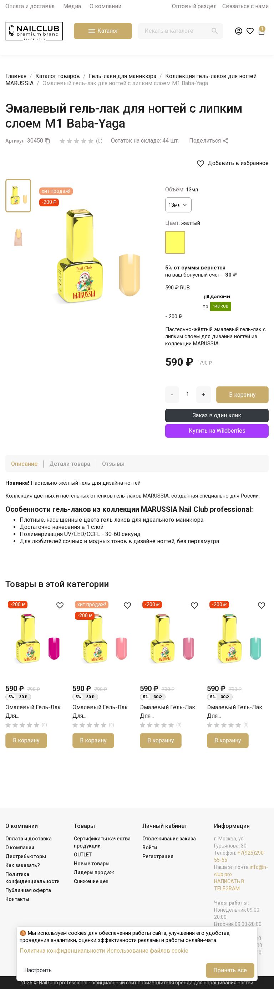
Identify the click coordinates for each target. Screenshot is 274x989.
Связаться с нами (245, 6)
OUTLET (83, 854)
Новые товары (92, 863)
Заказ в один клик (217, 415)
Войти (149, 847)
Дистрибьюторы (25, 856)
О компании (105, 6)
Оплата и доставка (30, 6)
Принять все (230, 970)
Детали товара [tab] (69, 463)
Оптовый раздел (194, 6)
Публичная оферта (28, 890)
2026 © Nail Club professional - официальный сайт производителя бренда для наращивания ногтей (137, 982)
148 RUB (220, 306)
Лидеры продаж (94, 872)
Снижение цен (91, 881)
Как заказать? (22, 865)
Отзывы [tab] (113, 463)
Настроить (38, 970)
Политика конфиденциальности (62, 950)
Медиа (72, 6)
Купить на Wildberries (217, 430)
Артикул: (15, 141)
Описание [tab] (24, 463)
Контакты (17, 899)
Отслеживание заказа (169, 838)
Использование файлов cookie (147, 950)
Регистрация (157, 856)
